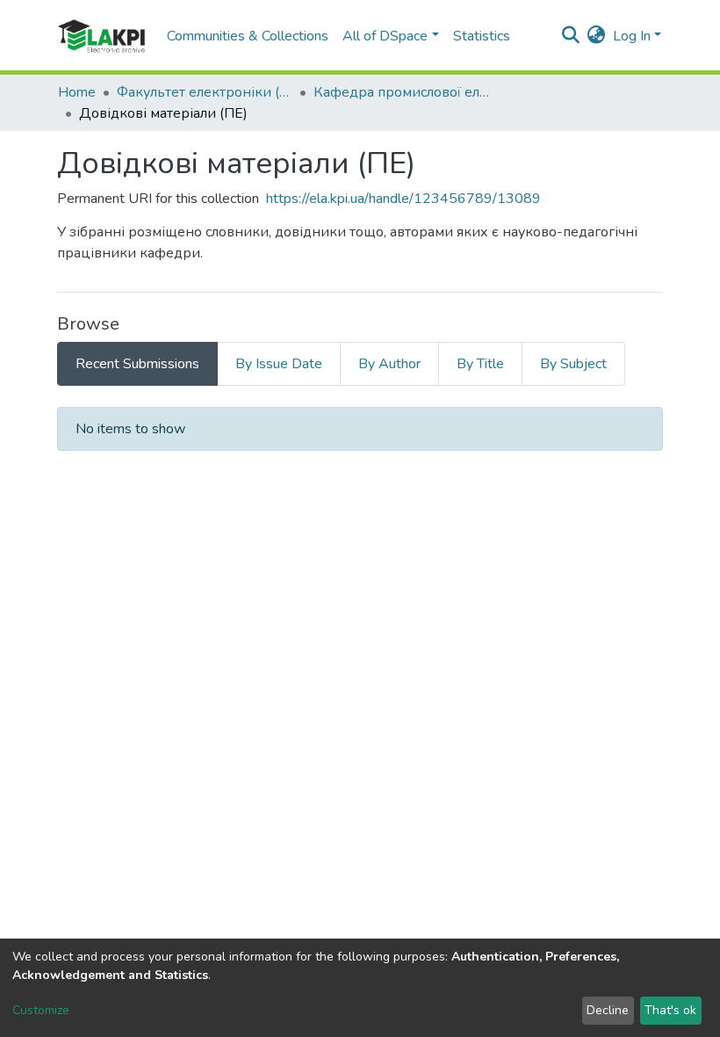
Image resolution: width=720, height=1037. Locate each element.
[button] (597, 36)
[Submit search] (571, 36)
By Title (480, 363)
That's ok (670, 1010)
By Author (389, 363)
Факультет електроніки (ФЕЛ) (204, 92)
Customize (40, 1010)
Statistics (481, 36)
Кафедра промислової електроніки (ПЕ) (401, 92)
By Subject (573, 363)
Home (77, 92)
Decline (608, 1010)
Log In (632, 36)
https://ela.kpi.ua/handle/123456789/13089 (403, 198)
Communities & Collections (247, 36)
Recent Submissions (137, 363)
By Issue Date (278, 363)
